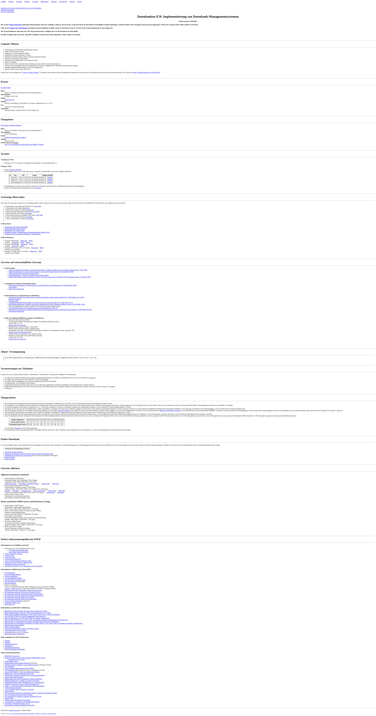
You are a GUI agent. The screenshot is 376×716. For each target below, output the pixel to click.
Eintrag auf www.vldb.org (17, 325)
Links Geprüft (52, 713)
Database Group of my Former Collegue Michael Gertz (22, 684)
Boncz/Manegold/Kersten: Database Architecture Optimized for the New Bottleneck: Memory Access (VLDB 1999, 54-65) (47, 304)
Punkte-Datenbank (15, 25)
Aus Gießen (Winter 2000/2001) (19, 552)
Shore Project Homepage (16, 289)
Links (79, 1)
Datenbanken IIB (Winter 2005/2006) (16, 227)
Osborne (7, 588)
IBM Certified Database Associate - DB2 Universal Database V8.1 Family (28, 613)
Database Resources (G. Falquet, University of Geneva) (22, 680)
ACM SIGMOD (10, 670)
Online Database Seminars (13, 688)
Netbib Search (9, 698)
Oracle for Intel (9, 555)
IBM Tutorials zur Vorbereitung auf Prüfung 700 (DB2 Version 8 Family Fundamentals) (32, 621)
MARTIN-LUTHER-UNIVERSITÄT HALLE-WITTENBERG (21, 8)
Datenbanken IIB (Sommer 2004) (15, 229)
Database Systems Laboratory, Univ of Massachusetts (21, 665)
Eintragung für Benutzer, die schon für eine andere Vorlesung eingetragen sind (29, 454)
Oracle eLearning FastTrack (13, 601)
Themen (19, 1)
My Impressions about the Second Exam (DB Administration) (24, 594)
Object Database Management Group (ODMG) (19, 668)
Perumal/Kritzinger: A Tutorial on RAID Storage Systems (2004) (29, 275)
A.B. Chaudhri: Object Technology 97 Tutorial (19, 689)
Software (7, 642)
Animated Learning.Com (12, 602)
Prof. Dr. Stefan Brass (7, 12)
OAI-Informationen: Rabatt (13, 578)
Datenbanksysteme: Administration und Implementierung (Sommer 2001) (27, 232)
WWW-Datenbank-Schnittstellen (15, 649)
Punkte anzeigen (10, 459)
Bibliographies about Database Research (17, 663)
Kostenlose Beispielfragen (13, 574)
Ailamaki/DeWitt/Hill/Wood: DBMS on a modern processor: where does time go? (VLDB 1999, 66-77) (41, 302)
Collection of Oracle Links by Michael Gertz (18, 562)
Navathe (15, 491)
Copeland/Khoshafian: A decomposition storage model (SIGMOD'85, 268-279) (33, 308)
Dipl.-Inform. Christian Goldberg (11, 125)
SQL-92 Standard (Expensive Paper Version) (19, 695)
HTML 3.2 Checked (41, 713)
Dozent (27, 1)
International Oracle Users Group (15, 564)
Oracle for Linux (10, 557)
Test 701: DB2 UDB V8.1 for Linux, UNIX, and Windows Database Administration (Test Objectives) (36, 620)
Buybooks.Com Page (34, 590)
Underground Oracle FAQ (13, 559)
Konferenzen (9, 646)
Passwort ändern (10, 457)
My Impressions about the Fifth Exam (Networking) (21, 599)
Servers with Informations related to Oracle (18, 561)
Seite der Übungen (15, 169)
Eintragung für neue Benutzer (14, 452)
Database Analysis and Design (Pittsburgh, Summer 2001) (23, 234)
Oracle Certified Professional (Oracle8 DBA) (146, 72)
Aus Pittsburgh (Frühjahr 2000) (18, 550)
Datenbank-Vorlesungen (12, 647)
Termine (35, 1)
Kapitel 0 (18, 428)
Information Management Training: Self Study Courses (22, 628)
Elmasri (7, 491)
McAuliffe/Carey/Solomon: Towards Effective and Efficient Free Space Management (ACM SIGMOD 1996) (42, 285)
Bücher (72, 1)
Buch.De (55, 484)
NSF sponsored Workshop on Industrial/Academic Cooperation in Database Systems (31, 693)
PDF (30, 241)
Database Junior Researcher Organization (17, 700)
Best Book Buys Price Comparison (16, 590)
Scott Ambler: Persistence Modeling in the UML (20, 705)
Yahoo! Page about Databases (14, 677)
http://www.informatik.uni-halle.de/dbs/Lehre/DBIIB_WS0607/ (24, 144)
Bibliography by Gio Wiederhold (33, 682)
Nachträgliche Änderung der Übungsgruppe (18, 455)
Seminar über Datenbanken (18, 28)
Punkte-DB (63, 1)
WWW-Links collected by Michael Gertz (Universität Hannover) (25, 675)
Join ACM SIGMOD (11, 672)
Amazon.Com (26, 491)
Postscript (24, 241)
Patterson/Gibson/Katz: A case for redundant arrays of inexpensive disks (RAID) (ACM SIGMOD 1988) (41, 272)
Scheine (53, 1)
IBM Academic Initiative (12, 627)
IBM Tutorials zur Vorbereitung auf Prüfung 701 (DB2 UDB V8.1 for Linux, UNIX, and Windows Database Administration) (43, 623)
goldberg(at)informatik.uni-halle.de (15, 137)
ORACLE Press (16, 588)
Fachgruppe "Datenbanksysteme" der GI (17, 703)
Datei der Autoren (14, 299)
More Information (38, 686)
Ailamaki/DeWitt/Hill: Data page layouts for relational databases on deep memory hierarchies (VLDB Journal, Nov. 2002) (46, 297)
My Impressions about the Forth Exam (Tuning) (19, 597)
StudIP (3, 1)
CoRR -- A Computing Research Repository (18, 686)
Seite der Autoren (10, 484)
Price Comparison (39, 491)
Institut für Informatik (7, 10)
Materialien (44, 1)
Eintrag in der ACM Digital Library (20, 332)
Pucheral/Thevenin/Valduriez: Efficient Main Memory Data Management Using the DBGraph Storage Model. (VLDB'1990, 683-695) (50, 309)
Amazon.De (45, 484)
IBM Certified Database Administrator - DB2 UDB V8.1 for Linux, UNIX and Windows (32, 614)
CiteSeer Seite (13, 301)
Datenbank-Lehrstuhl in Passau (29, 484)
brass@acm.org (9, 100)
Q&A (28, 242)
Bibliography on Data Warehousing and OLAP (19, 673)
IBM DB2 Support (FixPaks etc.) (15, 634)
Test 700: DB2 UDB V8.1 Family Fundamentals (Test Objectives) (25, 616)
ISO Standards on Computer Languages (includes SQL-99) (23, 696)
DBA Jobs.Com (10, 604)
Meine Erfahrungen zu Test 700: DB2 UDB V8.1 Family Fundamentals (27, 618)
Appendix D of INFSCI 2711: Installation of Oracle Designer (24, 566)
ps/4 (36, 206)
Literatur (7, 640)
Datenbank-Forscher (11, 644)
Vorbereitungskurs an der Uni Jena (15, 630)
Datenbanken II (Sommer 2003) (14, 230)
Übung (11, 1)
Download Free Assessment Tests (15, 580)
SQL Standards (9, 666)
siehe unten (37, 188)
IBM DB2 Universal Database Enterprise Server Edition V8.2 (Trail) (26, 611)
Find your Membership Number (30, 672)
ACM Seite (12, 287)
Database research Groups (17, 659)
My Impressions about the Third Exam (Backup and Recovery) (24, 595)
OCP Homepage (10, 573)
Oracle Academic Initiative (30, 72)
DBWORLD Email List (12, 656)
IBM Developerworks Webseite (14, 625)
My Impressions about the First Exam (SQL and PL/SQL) (22, 592)
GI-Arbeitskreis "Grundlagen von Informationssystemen (22, 702)
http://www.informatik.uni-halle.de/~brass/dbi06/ (22, 713)
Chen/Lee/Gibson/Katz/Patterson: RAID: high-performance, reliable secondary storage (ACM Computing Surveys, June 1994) (48, 270)
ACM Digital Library (11, 661)
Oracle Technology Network (13, 554)
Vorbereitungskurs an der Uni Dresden (16, 632)
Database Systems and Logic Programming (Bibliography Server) (25, 658)
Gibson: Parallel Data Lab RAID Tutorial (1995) (24, 273)
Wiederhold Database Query (13, 682)
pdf (39, 206)
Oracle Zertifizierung (11, 576)
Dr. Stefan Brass (6, 87)
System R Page (9, 691)
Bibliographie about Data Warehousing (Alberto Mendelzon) (23, 679)
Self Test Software (10, 581)
